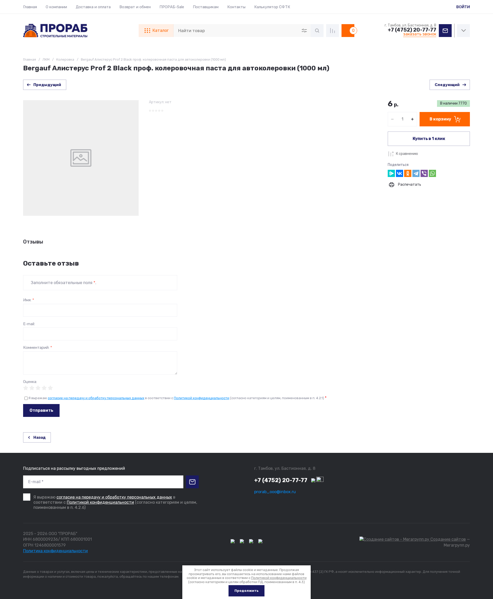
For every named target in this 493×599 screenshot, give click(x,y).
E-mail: (29, 324)
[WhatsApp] (432, 173)
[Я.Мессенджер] (391, 173)
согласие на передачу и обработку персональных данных (96, 398)
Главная (30, 7)
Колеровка (65, 59)
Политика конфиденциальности (55, 550)
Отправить (41, 410)
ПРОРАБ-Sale (171, 7)
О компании (56, 7)
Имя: (28, 300)
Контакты (236, 7)
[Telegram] (416, 173)
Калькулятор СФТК (272, 7)
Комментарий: (37, 347)
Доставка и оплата (93, 7)
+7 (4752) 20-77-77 (412, 30)
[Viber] (424, 173)
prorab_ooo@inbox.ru (275, 491)
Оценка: (30, 382)
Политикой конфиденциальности (201, 398)
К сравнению (407, 154)
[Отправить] (192, 481)
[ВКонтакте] (399, 173)
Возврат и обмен (135, 7)
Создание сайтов (447, 539)
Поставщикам (206, 7)
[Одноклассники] (407, 173)
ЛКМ (46, 59)
